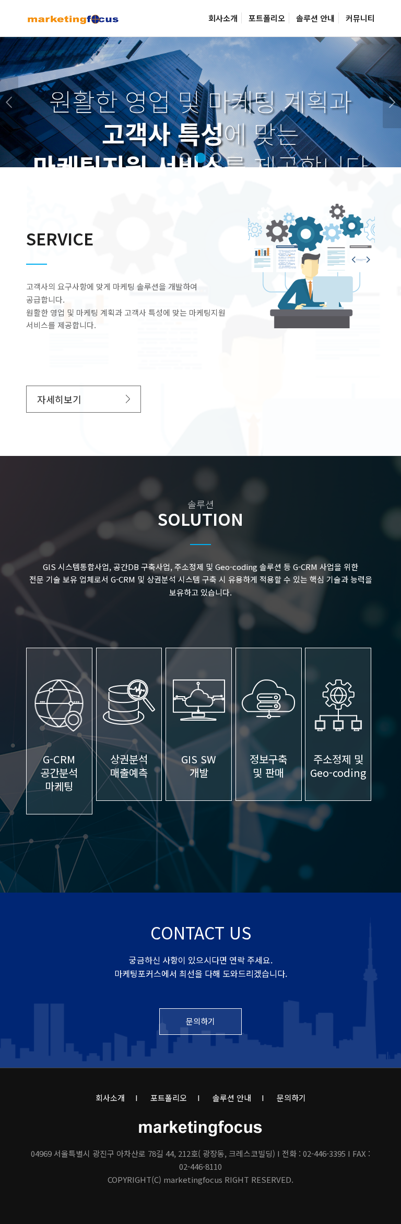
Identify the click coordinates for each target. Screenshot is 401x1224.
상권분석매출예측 (129, 765)
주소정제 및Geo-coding (338, 765)
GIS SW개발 (198, 765)
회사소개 (110, 1097)
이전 (9, 102)
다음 (392, 102)
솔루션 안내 (232, 1097)
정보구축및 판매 (268, 765)
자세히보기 (59, 399)
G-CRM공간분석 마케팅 (59, 772)
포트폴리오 (168, 1097)
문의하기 (200, 1021)
